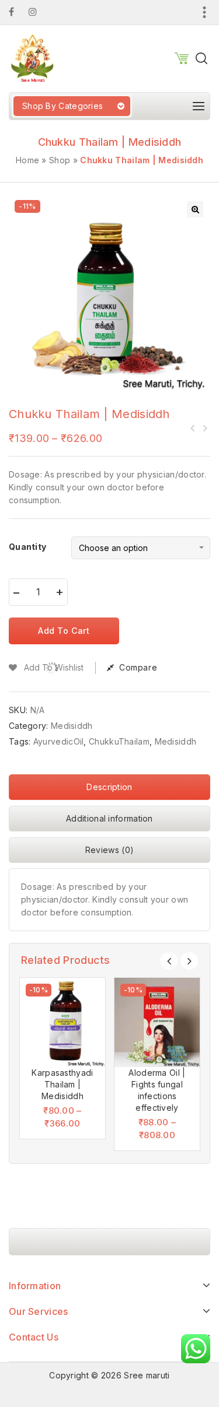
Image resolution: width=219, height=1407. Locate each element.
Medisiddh (72, 726)
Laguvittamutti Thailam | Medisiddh (204, 428)
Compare (138, 667)
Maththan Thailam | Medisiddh (193, 428)
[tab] (109, 790)
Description (109, 787)
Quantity (27, 547)
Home (27, 160)
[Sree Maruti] (32, 57)
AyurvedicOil (58, 741)
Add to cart (64, 631)
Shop (59, 160)
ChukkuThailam (119, 741)
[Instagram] (38, 12)
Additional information (109, 818)
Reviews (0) (109, 850)
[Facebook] (17, 12)
